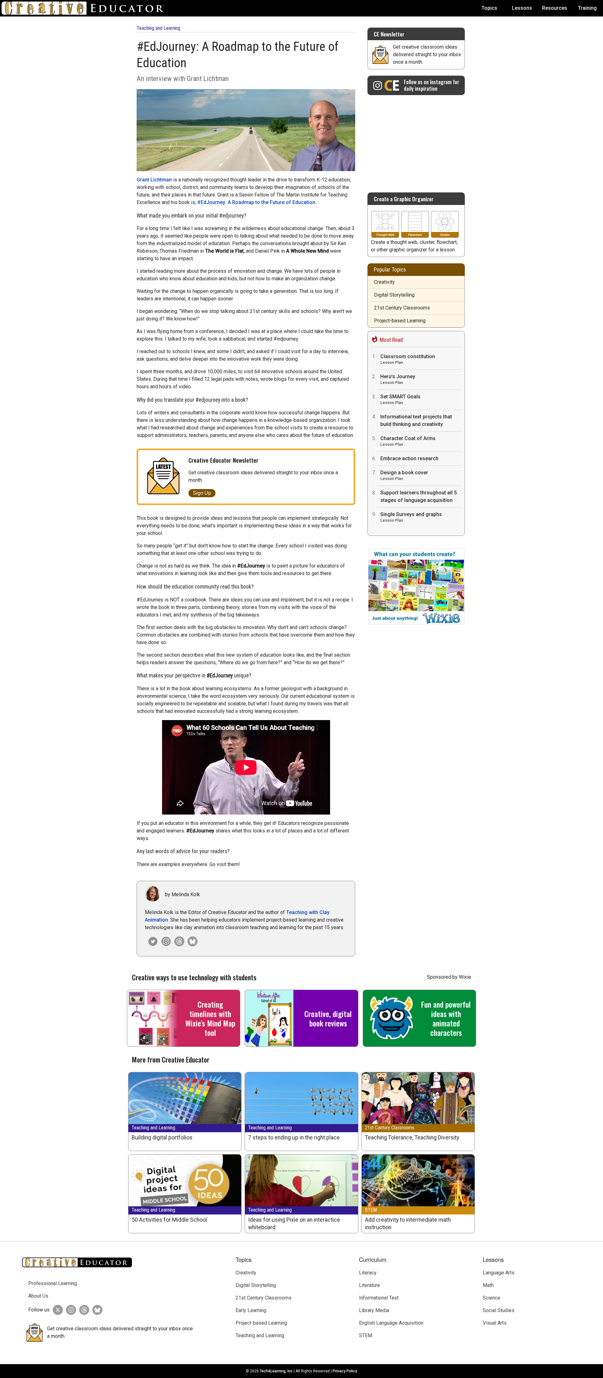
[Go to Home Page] (85, 8)
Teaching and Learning (158, 28)
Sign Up (202, 493)
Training (587, 8)
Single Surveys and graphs (411, 517)
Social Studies (498, 1310)
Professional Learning (52, 1283)
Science (491, 1298)
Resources (554, 8)
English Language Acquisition (391, 1323)
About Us (38, 1296)
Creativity (384, 282)
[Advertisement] (416, 140)
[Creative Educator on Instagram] (164, 941)
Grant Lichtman (154, 180)
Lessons (522, 8)
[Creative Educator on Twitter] (56, 1310)
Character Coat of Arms (408, 441)
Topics (489, 8)
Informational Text (379, 1298)
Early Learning (251, 1310)
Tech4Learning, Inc (276, 1371)
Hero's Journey (397, 379)
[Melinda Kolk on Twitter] (151, 941)
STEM (371, 1210)
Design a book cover (404, 475)
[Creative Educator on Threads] (177, 941)
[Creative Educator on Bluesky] (191, 941)
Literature (369, 1285)
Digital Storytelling (394, 295)
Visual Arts (495, 1323)
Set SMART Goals (400, 399)
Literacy (368, 1273)
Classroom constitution (407, 359)
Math (488, 1285)
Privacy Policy (345, 1371)
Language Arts (498, 1273)
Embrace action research (409, 458)
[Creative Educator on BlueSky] (95, 1310)
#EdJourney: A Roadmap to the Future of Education (256, 202)
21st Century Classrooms (402, 308)
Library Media (374, 1310)
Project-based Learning (400, 321)
